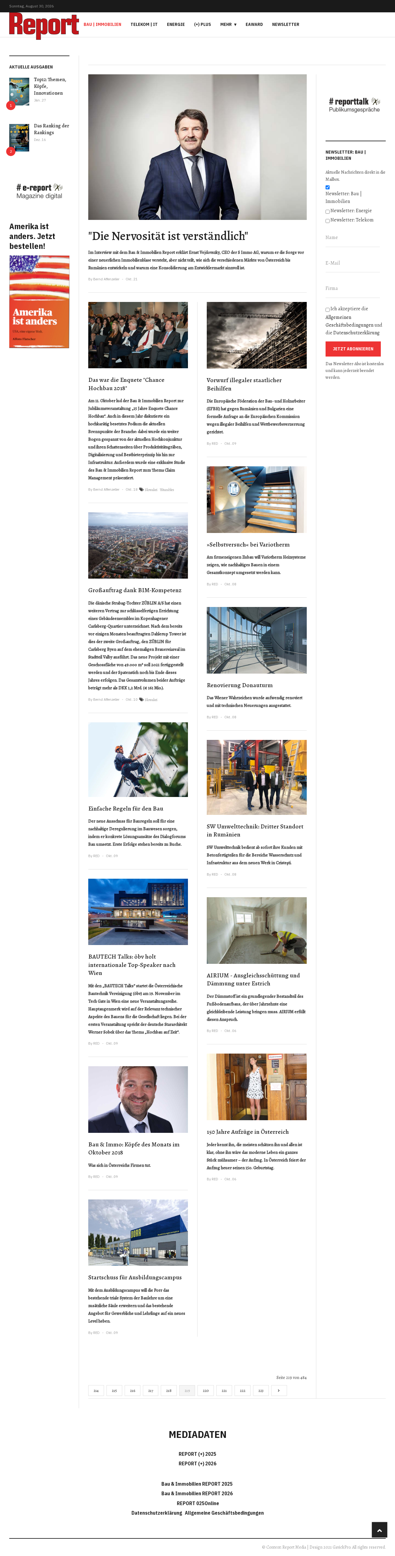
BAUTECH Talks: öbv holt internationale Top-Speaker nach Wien (132, 964)
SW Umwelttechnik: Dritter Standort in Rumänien (255, 830)
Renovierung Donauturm (240, 685)
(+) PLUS (202, 24)
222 (242, 1390)
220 (206, 1390)
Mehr (226, 24)
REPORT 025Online (197, 1503)
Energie (176, 24)
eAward (254, 24)
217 (150, 1390)
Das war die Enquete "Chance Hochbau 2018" (126, 384)
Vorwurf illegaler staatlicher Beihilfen (244, 384)
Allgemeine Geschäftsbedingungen (224, 1513)
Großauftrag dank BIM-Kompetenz (134, 590)
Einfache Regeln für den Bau (125, 808)
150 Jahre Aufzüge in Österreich (248, 1132)
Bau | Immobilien (102, 24)
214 (96, 1390)
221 (224, 1390)
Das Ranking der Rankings (51, 129)
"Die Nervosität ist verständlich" (168, 235)
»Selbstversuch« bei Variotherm (248, 544)
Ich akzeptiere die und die (354, 320)
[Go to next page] (279, 1390)
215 (114, 1390)
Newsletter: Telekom (352, 220)
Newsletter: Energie (351, 210)
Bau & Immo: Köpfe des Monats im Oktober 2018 (134, 1148)
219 (187, 1390)
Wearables (167, 490)
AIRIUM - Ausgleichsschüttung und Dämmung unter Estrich (253, 979)
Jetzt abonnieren (353, 349)
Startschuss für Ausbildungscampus (135, 1277)
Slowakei (151, 490)
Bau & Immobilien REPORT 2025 (197, 1484)
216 (132, 1390)
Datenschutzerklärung (356, 332)
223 (261, 1390)
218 (169, 1390)
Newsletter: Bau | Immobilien (344, 197)
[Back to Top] (379, 1529)
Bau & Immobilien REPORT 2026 (197, 1493)
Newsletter (285, 24)
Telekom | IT (144, 24)
